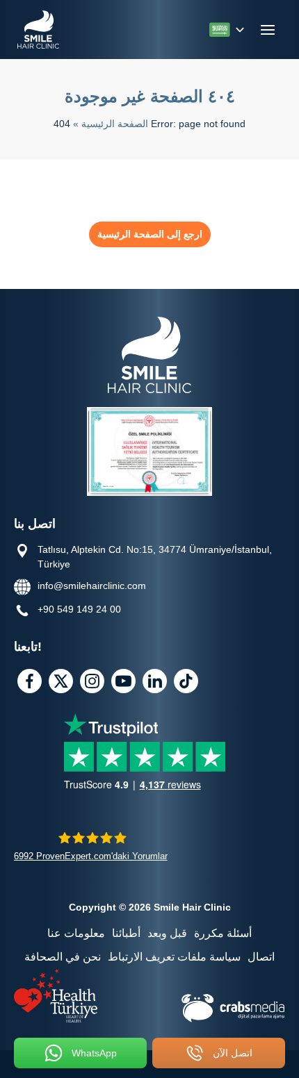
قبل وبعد (167, 933)
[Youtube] (123, 681)
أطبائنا (126, 933)
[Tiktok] (186, 681)
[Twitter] (61, 681)
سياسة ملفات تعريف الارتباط (174, 957)
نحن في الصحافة (62, 957)
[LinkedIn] (155, 681)
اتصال (261, 957)
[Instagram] (92, 681)
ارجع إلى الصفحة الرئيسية (149, 234)
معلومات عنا (76, 933)
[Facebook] (29, 681)
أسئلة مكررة (223, 933)
